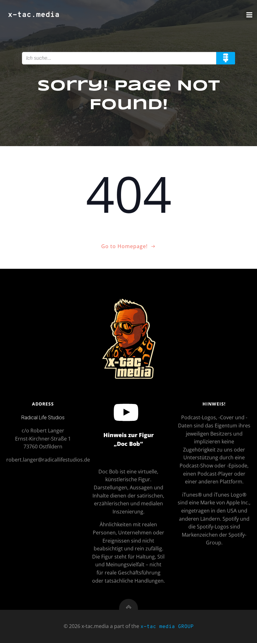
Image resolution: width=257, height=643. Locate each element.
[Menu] (248, 15)
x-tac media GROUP (167, 627)
